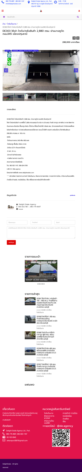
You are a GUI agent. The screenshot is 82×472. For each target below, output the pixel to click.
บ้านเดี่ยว (66, 418)
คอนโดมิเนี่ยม (67, 416)
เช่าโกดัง (38, 262)
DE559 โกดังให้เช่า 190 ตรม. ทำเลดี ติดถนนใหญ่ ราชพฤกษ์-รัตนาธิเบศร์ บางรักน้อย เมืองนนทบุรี (47, 320)
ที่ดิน (64, 421)
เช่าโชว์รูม (49, 262)
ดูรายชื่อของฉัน (72, 195)
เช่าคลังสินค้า (33, 262)
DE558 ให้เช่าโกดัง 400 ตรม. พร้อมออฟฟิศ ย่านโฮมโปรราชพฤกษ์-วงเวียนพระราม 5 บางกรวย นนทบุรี (46, 351)
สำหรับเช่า (28, 262)
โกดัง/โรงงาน (48, 413)
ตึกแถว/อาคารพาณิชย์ (49, 417)
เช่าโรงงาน (54, 262)
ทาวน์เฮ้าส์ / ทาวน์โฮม (70, 413)
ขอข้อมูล (11, 242)
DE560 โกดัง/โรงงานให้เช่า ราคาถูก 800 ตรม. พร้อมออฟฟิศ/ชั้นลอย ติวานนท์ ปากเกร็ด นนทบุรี (46, 335)
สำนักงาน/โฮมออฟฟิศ (49, 422)
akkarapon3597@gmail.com (17, 440)
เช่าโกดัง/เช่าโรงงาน (44, 262)
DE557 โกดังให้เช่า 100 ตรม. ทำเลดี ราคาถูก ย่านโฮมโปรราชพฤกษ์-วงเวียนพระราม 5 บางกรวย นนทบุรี (46, 367)
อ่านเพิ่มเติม (6, 420)
